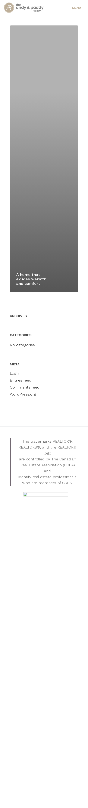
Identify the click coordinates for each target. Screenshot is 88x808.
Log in (15, 373)
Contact (64, 420)
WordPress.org (23, 394)
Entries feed (20, 380)
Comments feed (25, 387)
